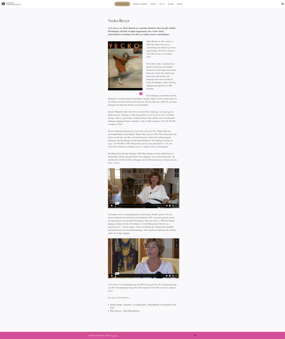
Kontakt (171, 4)
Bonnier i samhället (140, 4)
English (179, 4)
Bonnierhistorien (122, 4)
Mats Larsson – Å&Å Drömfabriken (125, 310)
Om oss (162, 4)
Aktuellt (153, 4)
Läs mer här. (114, 335)
